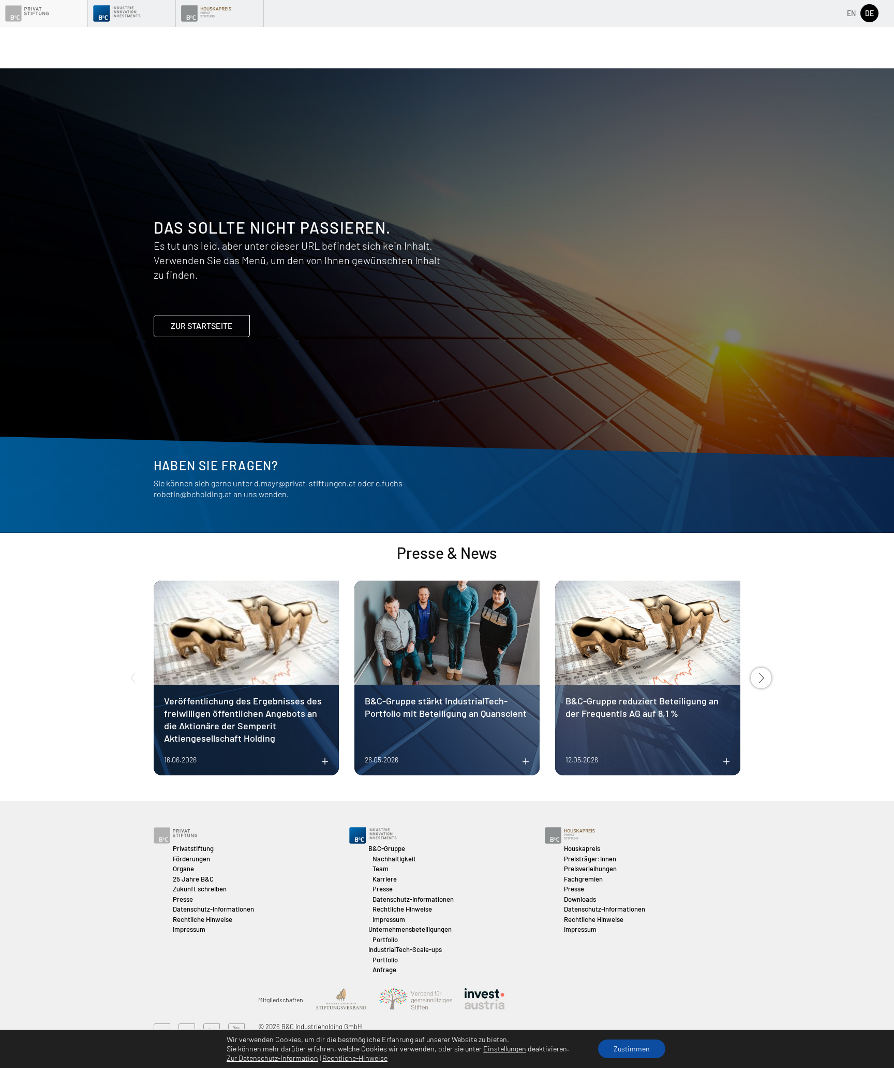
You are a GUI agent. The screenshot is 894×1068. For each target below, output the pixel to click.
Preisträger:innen (590, 859)
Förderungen (191, 859)
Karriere (385, 879)
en (851, 13)
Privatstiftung (193, 848)
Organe (183, 868)
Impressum (189, 929)
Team (381, 868)
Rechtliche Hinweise (202, 919)
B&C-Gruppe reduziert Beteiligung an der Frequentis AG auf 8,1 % (642, 707)
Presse (183, 899)
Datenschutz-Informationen (213, 909)
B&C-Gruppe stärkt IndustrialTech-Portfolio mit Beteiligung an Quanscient (446, 707)
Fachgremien (583, 879)
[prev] (133, 678)
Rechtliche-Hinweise (355, 1057)
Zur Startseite (202, 325)
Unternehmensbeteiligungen (410, 929)
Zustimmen (632, 1048)
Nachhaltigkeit (394, 859)
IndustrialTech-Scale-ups (405, 949)
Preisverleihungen (590, 868)
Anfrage (384, 969)
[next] (761, 678)
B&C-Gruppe (386, 848)
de (869, 13)
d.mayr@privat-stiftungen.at (305, 483)
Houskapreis (582, 848)
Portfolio (385, 939)
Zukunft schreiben (200, 889)
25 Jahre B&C (193, 879)
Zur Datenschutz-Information (272, 1057)
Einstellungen (504, 1048)
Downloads (580, 899)
